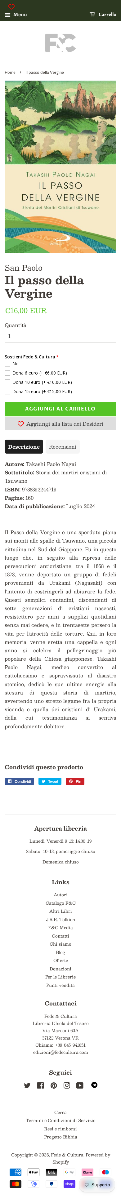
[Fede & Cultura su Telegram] (94, 1086)
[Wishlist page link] (11, 7)
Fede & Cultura (67, 1154)
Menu (19, 14)
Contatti (60, 935)
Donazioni (60, 968)
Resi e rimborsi (60, 1128)
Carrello (107, 15)
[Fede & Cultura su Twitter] (27, 1086)
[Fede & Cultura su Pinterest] (53, 1086)
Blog (60, 952)
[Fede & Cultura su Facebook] (40, 1086)
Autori (61, 894)
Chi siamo (60, 943)
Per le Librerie (60, 976)
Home (10, 72)
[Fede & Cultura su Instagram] (66, 1086)
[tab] (24, 447)
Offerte (60, 960)
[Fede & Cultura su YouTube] (79, 1086)
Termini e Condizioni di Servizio (61, 1120)
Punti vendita (60, 985)
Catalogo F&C (61, 903)
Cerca (60, 1112)
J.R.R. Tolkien (60, 919)
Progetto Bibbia (60, 1136)
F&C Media (60, 927)
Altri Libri (60, 911)
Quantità (15, 325)
